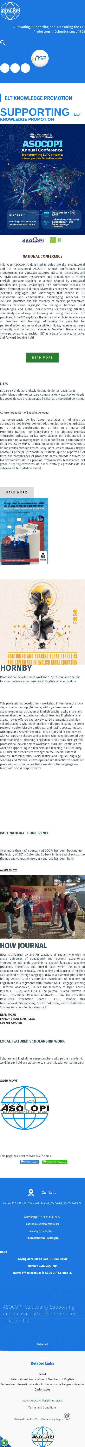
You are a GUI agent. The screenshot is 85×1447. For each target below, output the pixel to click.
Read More (42, 357)
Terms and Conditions (42, 1407)
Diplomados (42, 1389)
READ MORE (8, 1081)
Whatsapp (61, 1162)
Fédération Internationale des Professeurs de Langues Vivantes (43, 1384)
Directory (43, 1358)
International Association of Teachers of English (42, 1379)
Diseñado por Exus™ (26, 1419)
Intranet (42, 1344)
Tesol (42, 1374)
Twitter (34, 1162)
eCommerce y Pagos (51, 1419)
